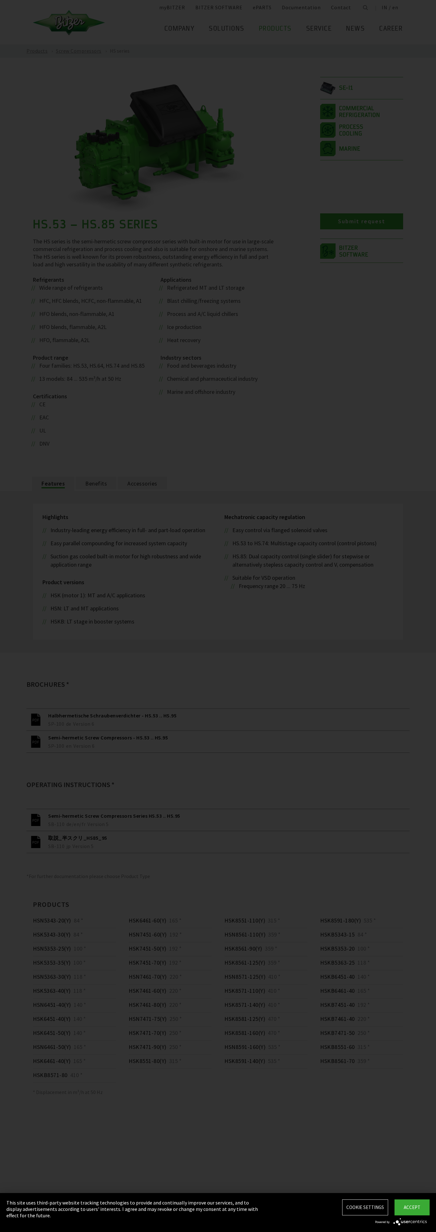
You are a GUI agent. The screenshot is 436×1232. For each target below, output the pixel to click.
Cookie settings (365, 1207)
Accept (412, 1207)
